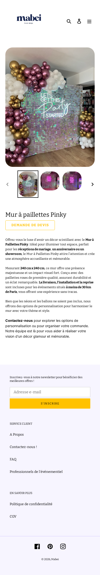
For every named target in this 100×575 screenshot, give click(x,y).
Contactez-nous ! (23, 447)
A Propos (17, 434)
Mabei (55, 559)
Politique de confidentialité (31, 504)
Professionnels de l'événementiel (36, 472)
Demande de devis (30, 225)
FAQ (13, 459)
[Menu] (89, 21)
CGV (13, 516)
